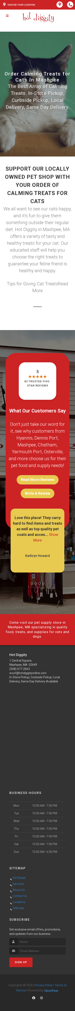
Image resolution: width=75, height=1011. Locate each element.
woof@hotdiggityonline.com (27, 673)
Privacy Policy (44, 985)
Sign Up (21, 962)
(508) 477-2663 (19, 669)
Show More (52, 534)
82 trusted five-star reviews (37, 383)
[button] (32, 584)
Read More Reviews (37, 479)
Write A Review (37, 493)
